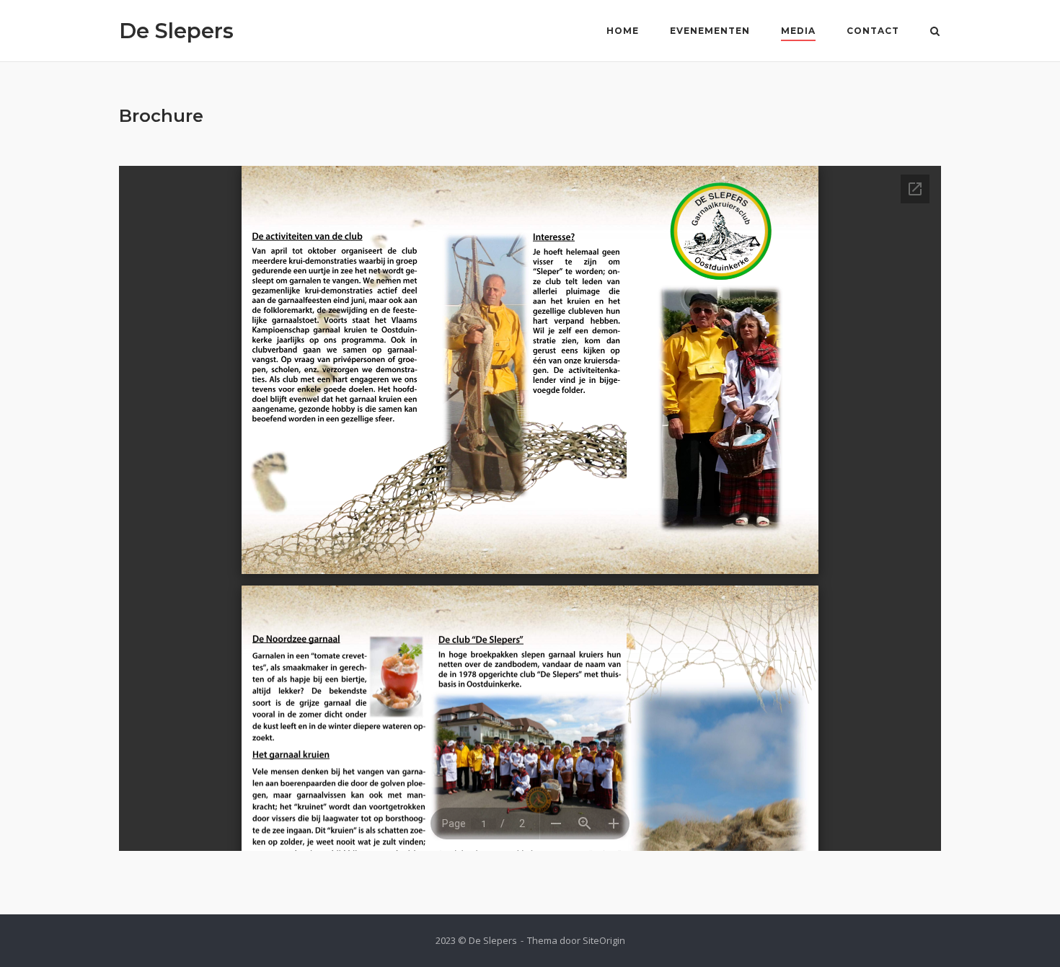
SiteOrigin (604, 940)
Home (622, 30)
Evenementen (710, 30)
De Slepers (176, 30)
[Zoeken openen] (935, 32)
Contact (873, 30)
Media (798, 30)
